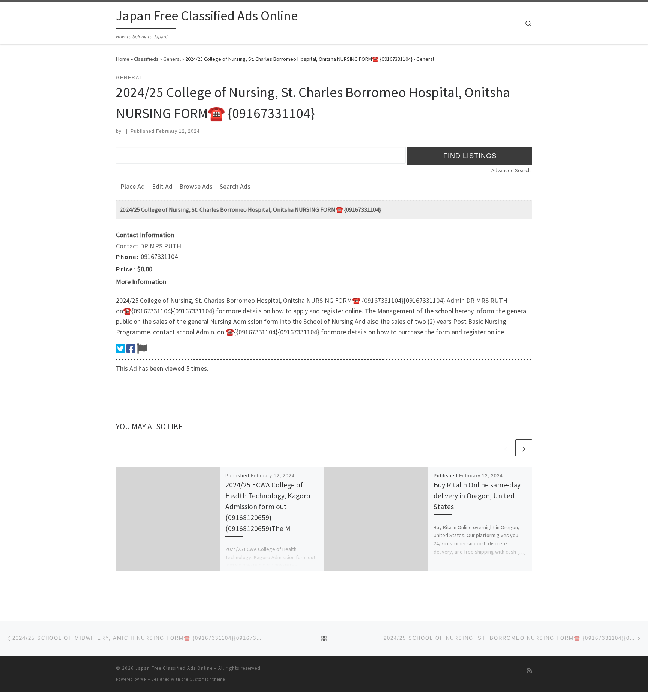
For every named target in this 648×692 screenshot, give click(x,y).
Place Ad (132, 186)
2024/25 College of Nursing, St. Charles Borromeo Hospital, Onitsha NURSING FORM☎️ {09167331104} (250, 209)
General (172, 59)
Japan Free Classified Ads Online (174, 668)
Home (122, 59)
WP (143, 679)
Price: (126, 269)
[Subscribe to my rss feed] (529, 670)
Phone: (127, 257)
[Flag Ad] (142, 348)
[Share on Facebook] (130, 348)
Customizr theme (207, 679)
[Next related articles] (523, 447)
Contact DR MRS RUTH (148, 246)
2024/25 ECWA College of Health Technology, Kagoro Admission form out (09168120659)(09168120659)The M (267, 506)
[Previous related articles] (505, 447)
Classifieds (146, 59)
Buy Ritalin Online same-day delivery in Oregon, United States (477, 495)
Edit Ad (162, 186)
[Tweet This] (120, 348)
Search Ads (235, 186)
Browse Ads (196, 186)
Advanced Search (511, 170)
